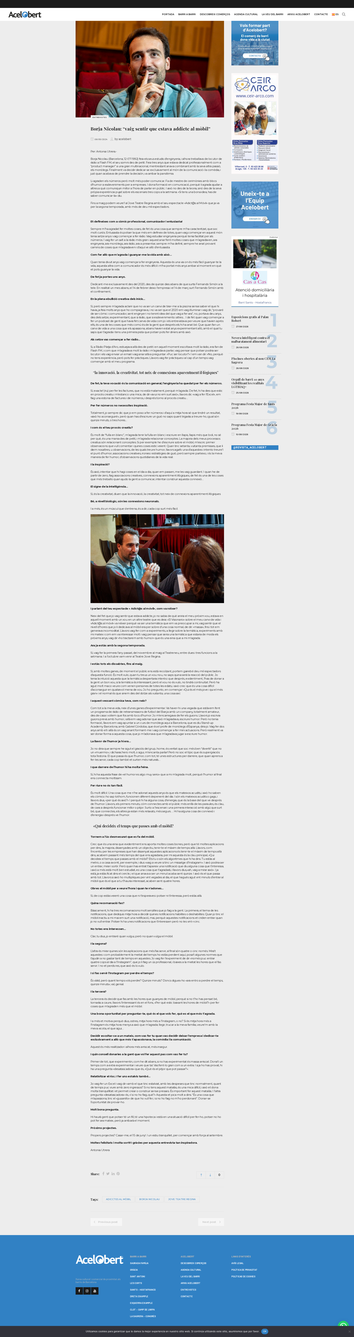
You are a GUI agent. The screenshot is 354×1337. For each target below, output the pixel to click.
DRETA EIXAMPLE (139, 1296)
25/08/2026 (242, 392)
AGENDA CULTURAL (191, 1269)
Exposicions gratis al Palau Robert (249, 319)
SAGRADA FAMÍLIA (139, 1263)
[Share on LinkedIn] (113, 1173)
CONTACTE (186, 1296)
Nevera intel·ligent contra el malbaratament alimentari (250, 339)
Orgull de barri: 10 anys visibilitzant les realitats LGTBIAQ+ (247, 383)
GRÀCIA (134, 1269)
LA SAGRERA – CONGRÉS (143, 1316)
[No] (349, 1331)
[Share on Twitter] (108, 1173)
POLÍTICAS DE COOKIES (243, 1276)
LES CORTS (136, 1283)
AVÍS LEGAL (237, 1263)
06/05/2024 (100, 139)
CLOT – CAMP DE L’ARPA (142, 1309)
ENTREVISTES (188, 1289)
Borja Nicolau (149, 1199)
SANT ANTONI (137, 1276)
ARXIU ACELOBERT (190, 1283)
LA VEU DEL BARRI (190, 1276)
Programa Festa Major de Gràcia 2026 (254, 426)
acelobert (125, 139)
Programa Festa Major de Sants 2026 (253, 406)
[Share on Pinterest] (118, 1173)
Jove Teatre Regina (182, 1199)
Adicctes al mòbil (118, 1199)
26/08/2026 (242, 347)
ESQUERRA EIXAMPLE (141, 1302)
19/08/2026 (241, 413)
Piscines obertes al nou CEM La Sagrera (253, 360)
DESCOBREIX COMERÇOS (193, 1263)
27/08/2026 (241, 326)
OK (265, 1331)
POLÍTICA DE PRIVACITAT (244, 1269)
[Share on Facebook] (103, 1173)
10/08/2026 (241, 434)
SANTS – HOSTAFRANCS (143, 1289)
